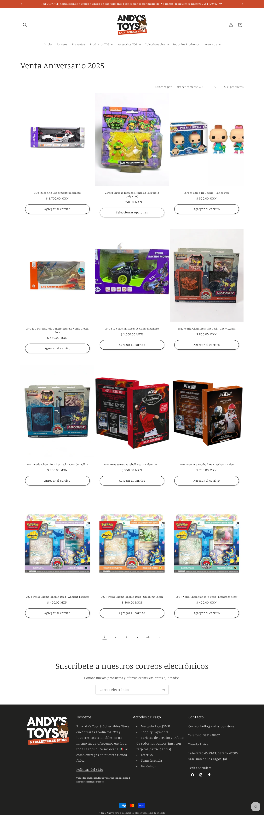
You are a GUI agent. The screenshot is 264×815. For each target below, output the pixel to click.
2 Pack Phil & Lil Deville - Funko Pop (206, 192)
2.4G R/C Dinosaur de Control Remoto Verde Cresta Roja (57, 330)
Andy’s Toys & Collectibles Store (124, 813)
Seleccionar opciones (132, 212)
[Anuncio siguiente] (242, 4)
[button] (24, 25)
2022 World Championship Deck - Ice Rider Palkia (57, 464)
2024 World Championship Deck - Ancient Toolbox (57, 596)
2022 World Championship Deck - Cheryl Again (207, 328)
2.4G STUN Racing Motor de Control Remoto (132, 328)
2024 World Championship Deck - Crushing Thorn (132, 596)
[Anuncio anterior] (21, 4)
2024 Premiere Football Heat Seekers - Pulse (206, 464)
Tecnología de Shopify (153, 813)
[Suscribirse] (163, 689)
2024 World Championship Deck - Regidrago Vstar (207, 596)
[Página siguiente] (159, 636)
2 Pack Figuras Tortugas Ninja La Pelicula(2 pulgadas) (132, 194)
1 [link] (105, 636)
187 (148, 636)
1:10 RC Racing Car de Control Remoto (57, 192)
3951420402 (211, 735)
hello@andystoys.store (217, 726)
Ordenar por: (163, 86)
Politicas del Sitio (89, 769)
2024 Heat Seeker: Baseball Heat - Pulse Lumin (132, 464)
